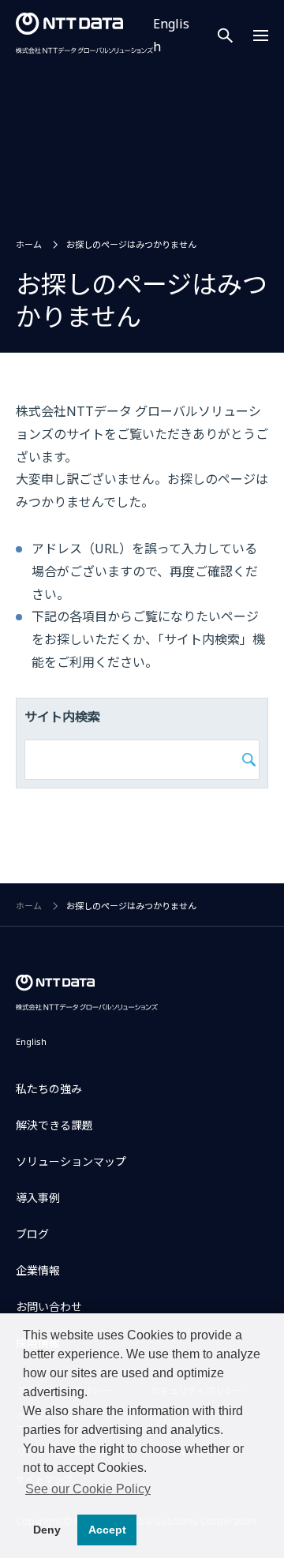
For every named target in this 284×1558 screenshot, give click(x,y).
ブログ (32, 1234)
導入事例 (38, 1197)
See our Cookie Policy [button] (88, 1489)
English (31, 1041)
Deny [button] (47, 1529)
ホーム (29, 244)
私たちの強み (49, 1088)
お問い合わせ (49, 1306)
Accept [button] (107, 1529)
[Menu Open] (260, 35)
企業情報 (38, 1270)
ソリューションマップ (71, 1161)
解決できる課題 (54, 1125)
